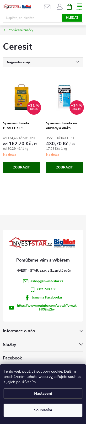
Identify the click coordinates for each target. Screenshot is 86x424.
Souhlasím (43, 410)
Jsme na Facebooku (47, 297)
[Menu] (79, 6)
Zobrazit (21, 167)
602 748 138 (46, 289)
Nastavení (43, 393)
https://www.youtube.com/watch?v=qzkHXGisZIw (47, 307)
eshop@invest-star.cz (47, 281)
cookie (56, 371)
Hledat (72, 18)
